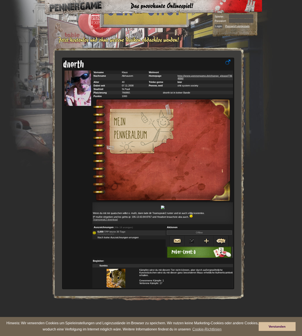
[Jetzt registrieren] (120, 42)
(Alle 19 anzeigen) (123, 227)
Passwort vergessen (237, 26)
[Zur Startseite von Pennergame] (71, 6)
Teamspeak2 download (105, 219)
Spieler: (219, 16)
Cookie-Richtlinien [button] (207, 329)
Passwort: (220, 21)
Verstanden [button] (277, 326)
